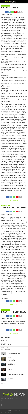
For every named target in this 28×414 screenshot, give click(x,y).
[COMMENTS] (21, 11)
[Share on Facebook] (6, 11)
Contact (15, 410)
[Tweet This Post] (9, 11)
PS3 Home (9, 402)
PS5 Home (19, 402)
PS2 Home (3, 402)
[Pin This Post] (15, 11)
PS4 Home (14, 402)
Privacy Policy (10, 410)
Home (19, 410)
